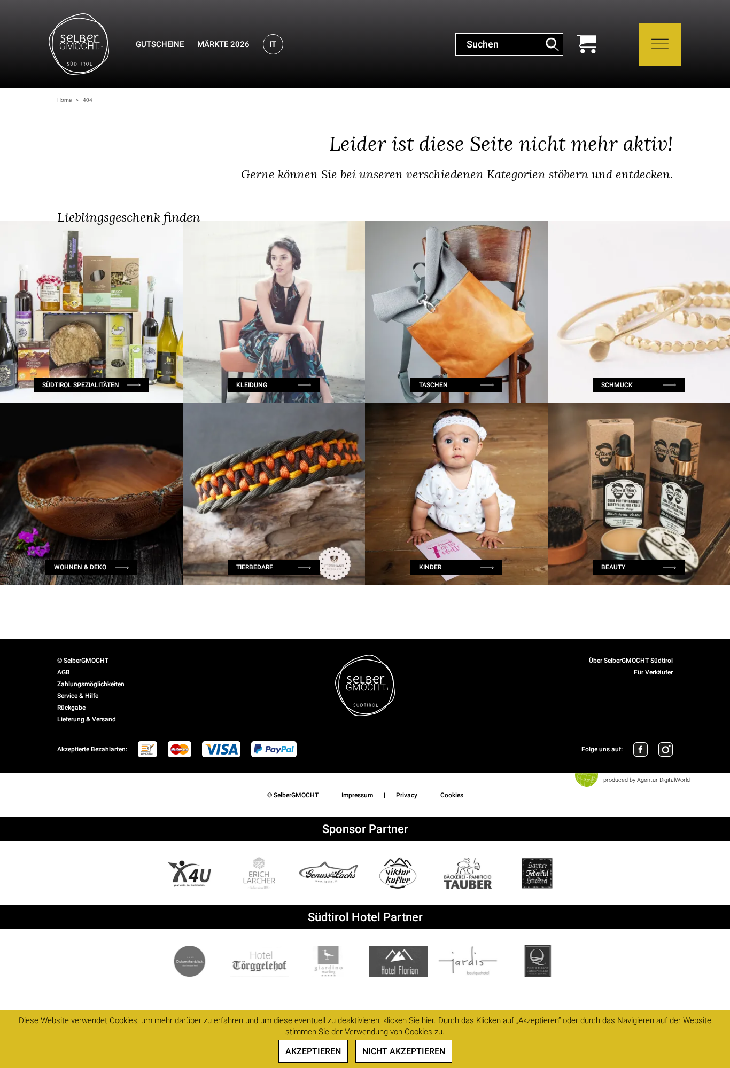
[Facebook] (640, 749)
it (272, 44)
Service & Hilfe (77, 696)
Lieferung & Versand (86, 719)
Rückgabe (71, 707)
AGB (63, 672)
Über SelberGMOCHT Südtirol (631, 660)
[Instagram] (665, 749)
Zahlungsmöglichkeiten (91, 684)
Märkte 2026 (223, 44)
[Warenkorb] (586, 44)
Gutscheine (160, 44)
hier (428, 1020)
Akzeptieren (313, 1051)
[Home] (79, 44)
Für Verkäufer (653, 672)
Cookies (451, 795)
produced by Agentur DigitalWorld (646, 779)
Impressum (357, 795)
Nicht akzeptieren (403, 1051)
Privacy (406, 795)
